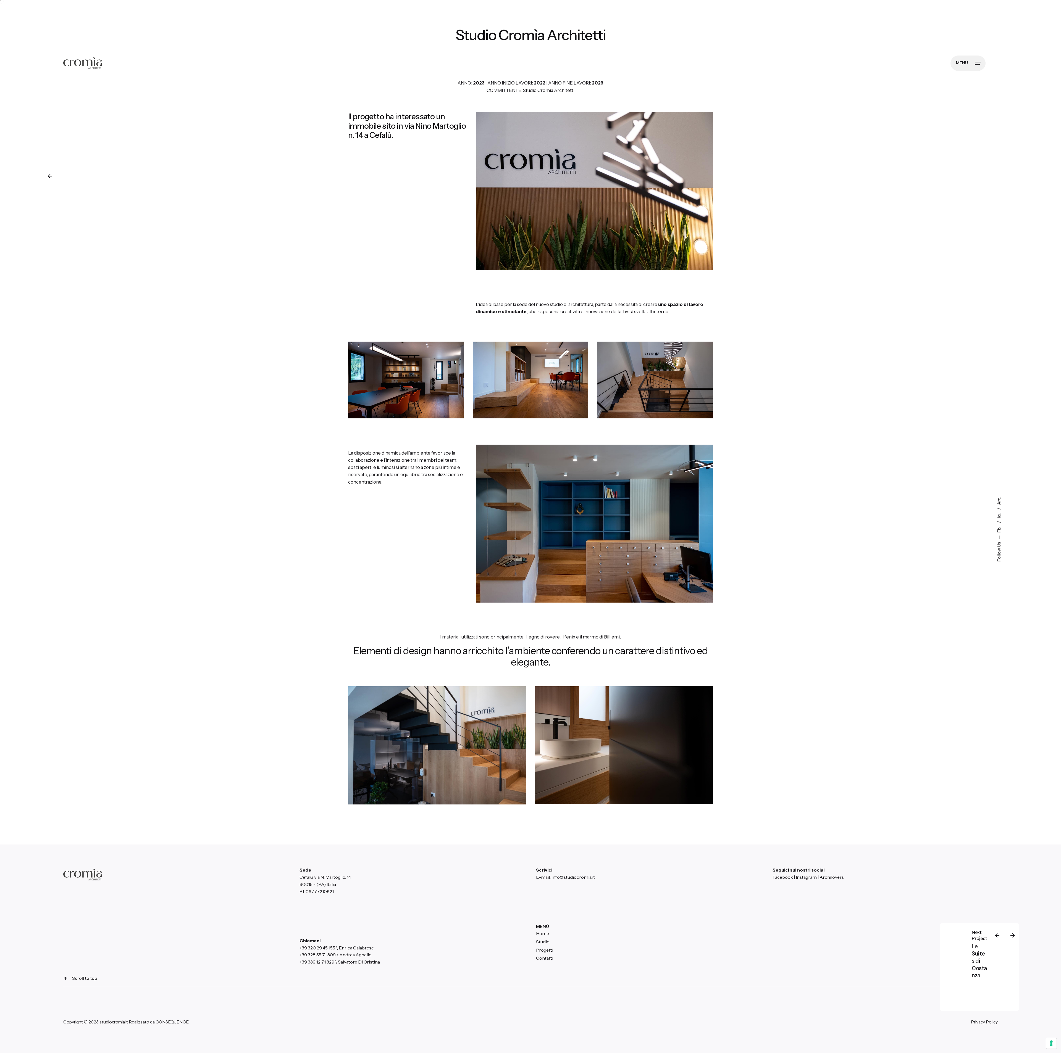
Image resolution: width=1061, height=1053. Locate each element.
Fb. (999, 529)
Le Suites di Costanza (979, 961)
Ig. (999, 515)
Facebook (783, 877)
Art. (999, 501)
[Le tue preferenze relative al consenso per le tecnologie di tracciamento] (1051, 1043)
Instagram (806, 877)
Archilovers (832, 877)
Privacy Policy (984, 1022)
